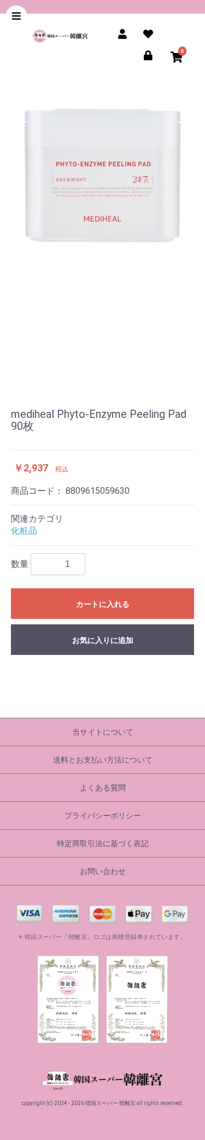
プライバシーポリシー (103, 815)
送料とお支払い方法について (103, 759)
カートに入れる (103, 604)
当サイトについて (102, 732)
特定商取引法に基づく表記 (103, 843)
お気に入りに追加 (102, 640)
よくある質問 (103, 787)
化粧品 (24, 530)
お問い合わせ (103, 871)
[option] (102, 242)
